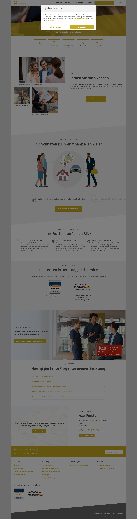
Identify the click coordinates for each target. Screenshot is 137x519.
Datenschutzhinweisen (80, 19)
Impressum (50, 20)
